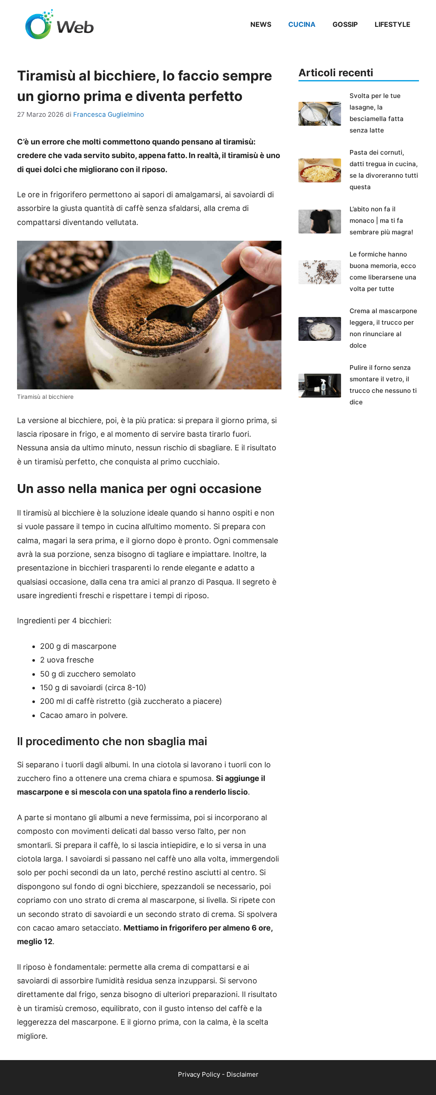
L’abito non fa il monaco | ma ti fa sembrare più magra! (381, 220)
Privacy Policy (199, 1074)
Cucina (302, 24)
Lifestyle (392, 24)
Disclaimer (242, 1074)
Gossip (345, 24)
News (260, 24)
